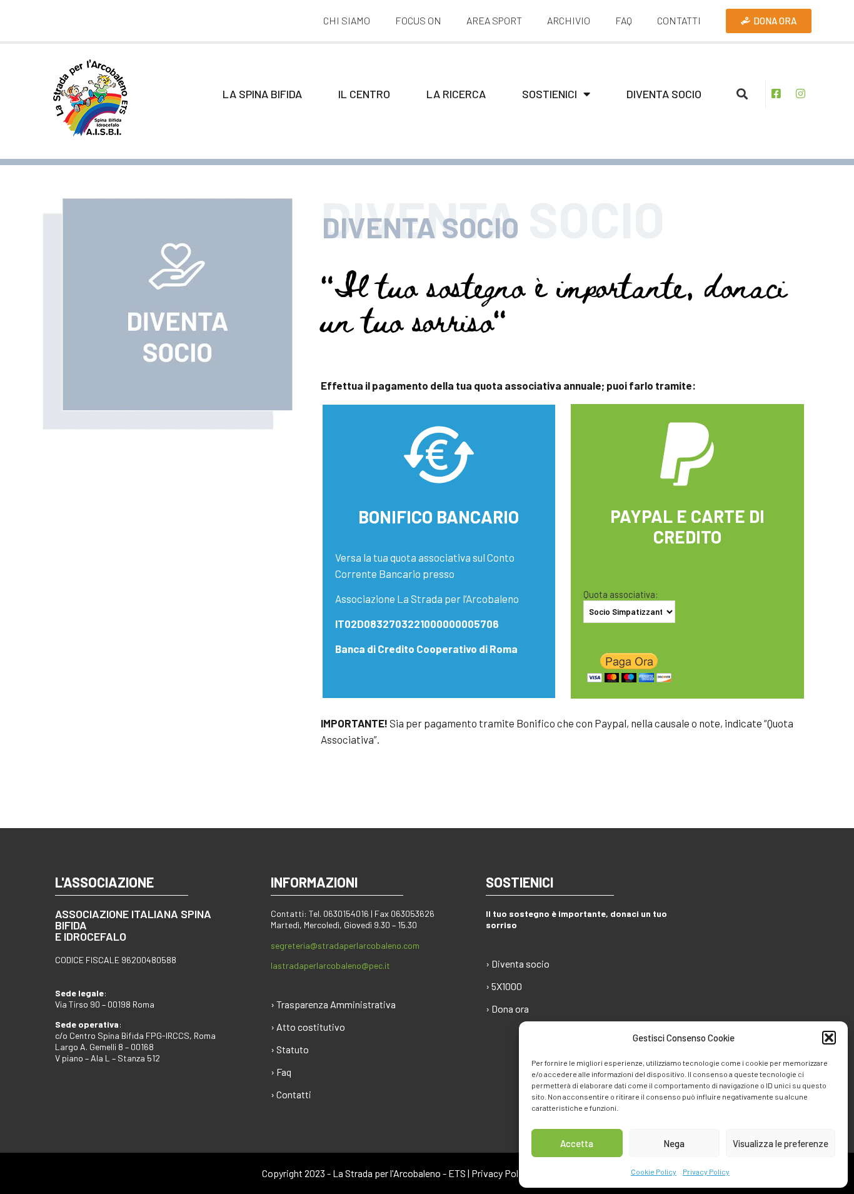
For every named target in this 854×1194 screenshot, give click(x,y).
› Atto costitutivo (308, 1027)
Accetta (576, 1143)
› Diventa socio (518, 963)
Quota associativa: (620, 594)
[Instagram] (800, 93)
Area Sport (494, 20)
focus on (418, 20)
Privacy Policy (706, 1171)
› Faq (281, 1072)
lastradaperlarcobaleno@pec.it (330, 965)
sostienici (549, 94)
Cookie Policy (653, 1171)
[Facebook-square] (776, 93)
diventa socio (663, 94)
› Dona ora (507, 1008)
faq (623, 20)
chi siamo (346, 20)
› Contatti (291, 1094)
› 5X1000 (504, 986)
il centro (364, 94)
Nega (674, 1143)
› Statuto (290, 1049)
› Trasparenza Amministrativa (333, 1004)
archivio (568, 20)
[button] (829, 1037)
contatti (679, 20)
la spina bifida (262, 94)
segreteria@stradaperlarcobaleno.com (345, 945)
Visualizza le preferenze (780, 1143)
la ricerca (456, 94)
